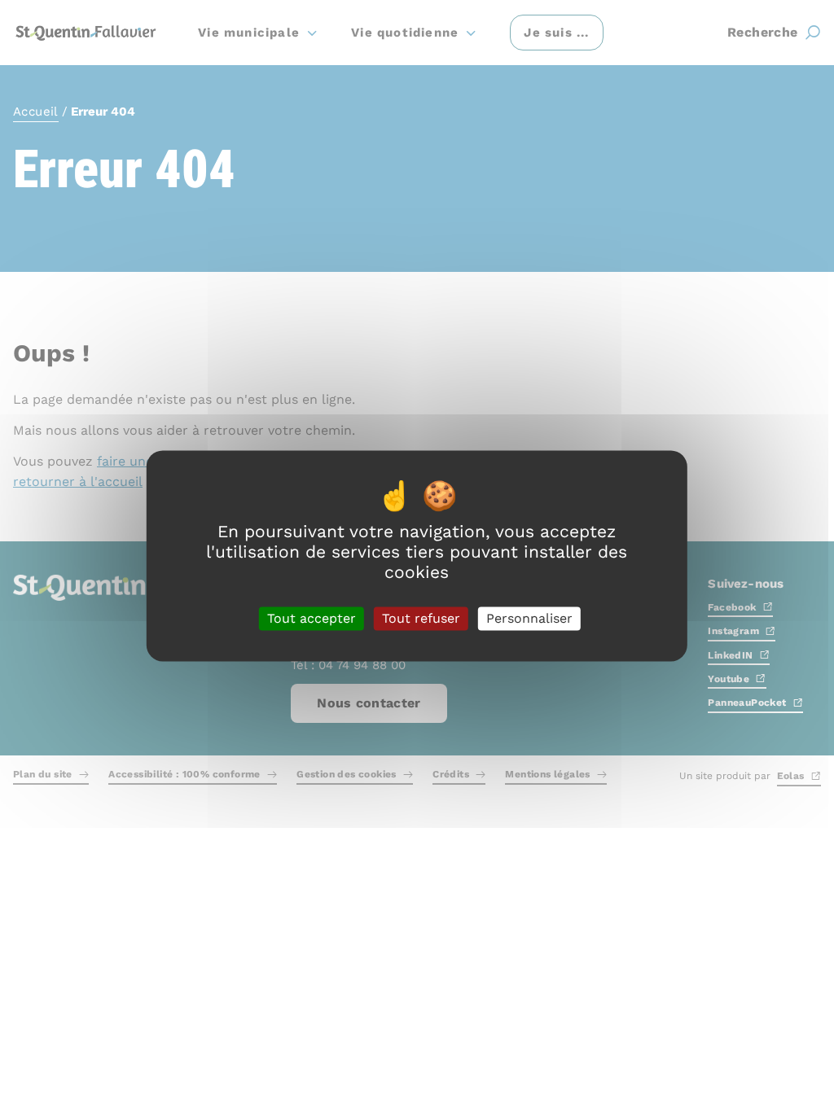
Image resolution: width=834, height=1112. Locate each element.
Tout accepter (311, 618)
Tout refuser (421, 618)
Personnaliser (529, 618)
